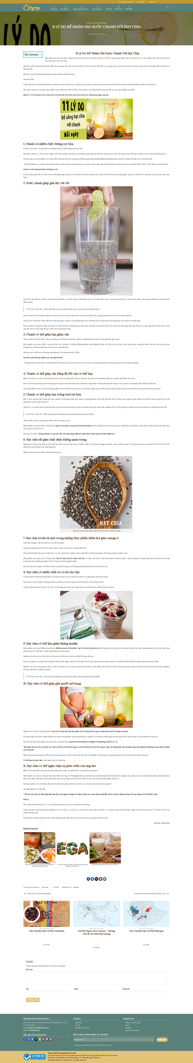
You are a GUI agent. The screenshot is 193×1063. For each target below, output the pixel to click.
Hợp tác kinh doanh (132, 1030)
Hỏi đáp (128, 1028)
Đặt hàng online (127, 2)
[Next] (170, 927)
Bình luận (29, 969)
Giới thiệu (141, 2)
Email (76, 989)
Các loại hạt (92, 23)
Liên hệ (151, 2)
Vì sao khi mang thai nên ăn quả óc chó (150, 894)
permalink (76, 887)
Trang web (126, 989)
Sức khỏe (102, 23)
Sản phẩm (64, 9)
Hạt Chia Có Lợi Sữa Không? (39, 894)
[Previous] (23, 927)
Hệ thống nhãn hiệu (82, 1028)
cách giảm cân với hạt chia (54, 760)
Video (127, 1025)
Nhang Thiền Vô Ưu (80, 9)
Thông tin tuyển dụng (132, 1022)
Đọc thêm (47, 944)
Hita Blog (128, 9)
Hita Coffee (97, 9)
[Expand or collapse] (40, 54)
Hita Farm (118, 9)
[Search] (167, 8)
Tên (27, 989)
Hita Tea (109, 9)
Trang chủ (53, 9)
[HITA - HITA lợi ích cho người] (34, 8)
